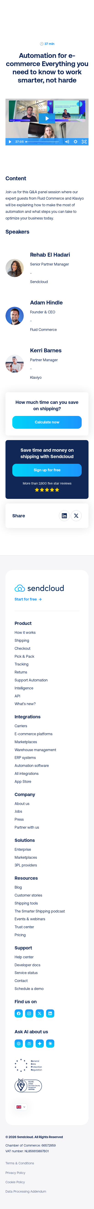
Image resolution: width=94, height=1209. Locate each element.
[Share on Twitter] (76, 515)
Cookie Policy (15, 1182)
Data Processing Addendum (25, 1191)
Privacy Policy (15, 1173)
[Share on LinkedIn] (64, 515)
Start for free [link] (26, 599)
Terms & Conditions (19, 1163)
